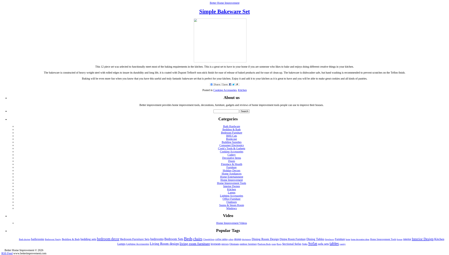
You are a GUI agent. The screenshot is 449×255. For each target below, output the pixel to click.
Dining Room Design (265, 239)
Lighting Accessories (231, 195)
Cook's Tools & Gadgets (231, 148)
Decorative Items (231, 157)
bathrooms (37, 239)
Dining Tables (315, 239)
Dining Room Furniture (293, 239)
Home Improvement (231, 179)
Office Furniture (231, 198)
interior (407, 239)
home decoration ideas (360, 239)
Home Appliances (232, 173)
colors (230, 239)
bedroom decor (108, 239)
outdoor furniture (248, 244)
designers (246, 239)
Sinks (304, 244)
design (237, 239)
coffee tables (221, 239)
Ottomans (234, 244)
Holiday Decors (231, 170)
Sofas (312, 243)
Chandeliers (209, 239)
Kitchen (242, 90)
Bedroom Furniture (231, 132)
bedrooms (157, 239)
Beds (188, 238)
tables (334, 243)
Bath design (24, 239)
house (400, 239)
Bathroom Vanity (53, 239)
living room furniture (195, 244)
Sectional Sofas (291, 244)
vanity (343, 244)
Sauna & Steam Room (231, 205)
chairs (197, 239)
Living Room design (164, 244)
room (274, 244)
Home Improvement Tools (231, 183)
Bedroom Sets (173, 239)
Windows (231, 208)
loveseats (216, 243)
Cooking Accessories (225, 90)
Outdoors (231, 202)
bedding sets (88, 239)
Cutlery (231, 154)
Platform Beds (264, 244)
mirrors (225, 244)
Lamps (231, 192)
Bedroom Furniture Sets (135, 239)
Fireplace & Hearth (231, 164)
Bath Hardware (231, 126)
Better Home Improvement (224, 2)
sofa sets (323, 244)
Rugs (279, 244)
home (348, 239)
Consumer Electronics (231, 145)
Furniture (231, 167)
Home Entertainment (231, 176)
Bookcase (231, 138)
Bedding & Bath (231, 129)
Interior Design (231, 186)
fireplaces (329, 239)
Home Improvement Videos (231, 223)
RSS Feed (7, 253)
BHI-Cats (231, 135)
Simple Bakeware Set (224, 11)
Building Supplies (232, 142)
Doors (231, 161)
